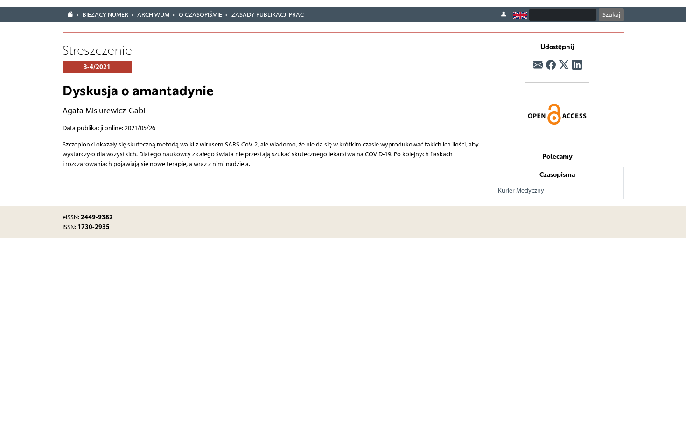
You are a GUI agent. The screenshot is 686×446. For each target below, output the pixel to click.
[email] (538, 64)
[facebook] (551, 64)
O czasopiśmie (200, 15)
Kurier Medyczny (521, 191)
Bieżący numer (105, 15)
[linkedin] (577, 64)
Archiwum (153, 15)
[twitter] (564, 64)
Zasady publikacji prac (267, 15)
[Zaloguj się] (503, 14)
